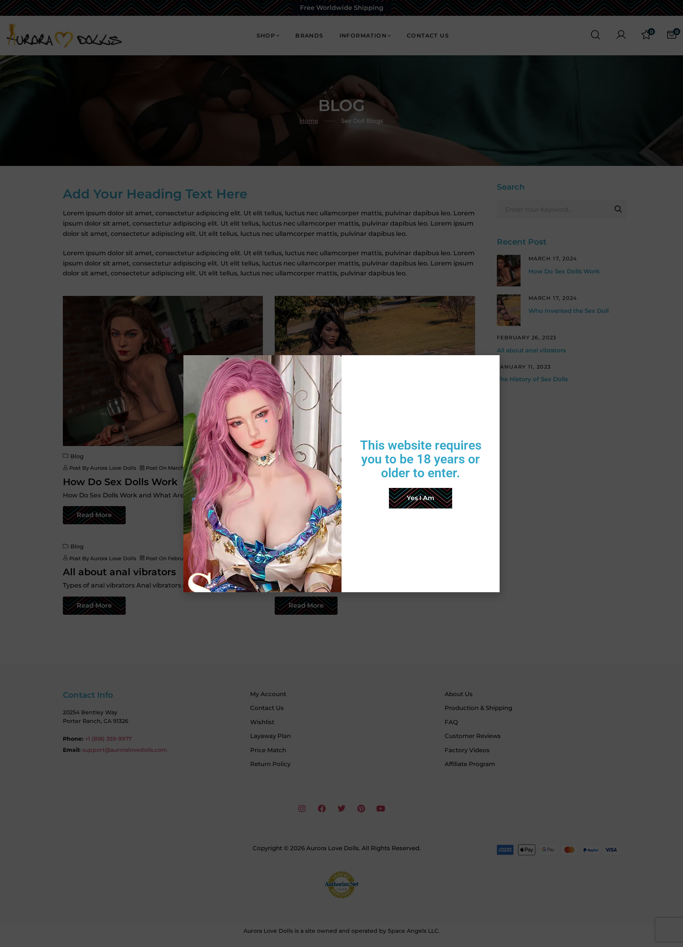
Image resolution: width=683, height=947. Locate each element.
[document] (341, 473)
